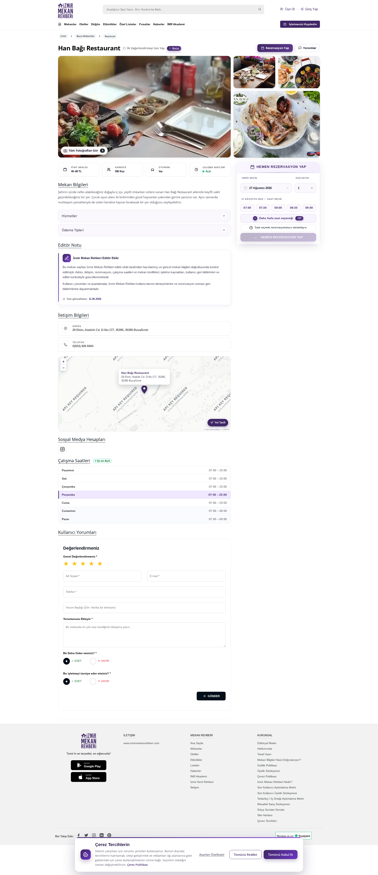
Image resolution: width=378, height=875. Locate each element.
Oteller (83, 24)
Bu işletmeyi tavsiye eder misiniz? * (87, 673)
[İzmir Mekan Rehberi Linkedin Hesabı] (102, 836)
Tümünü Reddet (245, 854)
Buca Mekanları (85, 36)
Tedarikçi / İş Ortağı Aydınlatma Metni (280, 798)
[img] (144, 393)
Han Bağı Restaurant (89, 48)
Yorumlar (309, 48)
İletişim (194, 787)
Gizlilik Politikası (267, 765)
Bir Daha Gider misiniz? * (79, 653)
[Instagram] (62, 449)
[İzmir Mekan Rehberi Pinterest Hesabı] (109, 836)
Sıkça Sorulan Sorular (270, 809)
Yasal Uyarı (264, 754)
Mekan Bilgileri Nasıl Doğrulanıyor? (279, 759)
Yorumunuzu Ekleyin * (78, 618)
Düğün (95, 24)
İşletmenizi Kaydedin (302, 24)
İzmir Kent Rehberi (202, 781)
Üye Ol (289, 9)
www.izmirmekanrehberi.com (141, 743)
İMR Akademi (176, 24)
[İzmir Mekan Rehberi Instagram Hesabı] (94, 836)
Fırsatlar (144, 24)
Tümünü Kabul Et (280, 854)
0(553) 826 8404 (82, 346)
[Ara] (259, 9)
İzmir (63, 36)
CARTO (225, 429)
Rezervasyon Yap (277, 48)
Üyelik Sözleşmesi (268, 770)
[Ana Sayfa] (59, 24)
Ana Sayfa (196, 743)
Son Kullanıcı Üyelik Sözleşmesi (277, 793)
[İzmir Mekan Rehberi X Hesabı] (86, 836)
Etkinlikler (110, 24)
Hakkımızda (264, 748)
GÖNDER (214, 696)
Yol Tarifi (220, 422)
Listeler (194, 765)
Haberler (158, 24)
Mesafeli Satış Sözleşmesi (273, 804)
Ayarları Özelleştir (211, 854)
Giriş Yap (311, 9)
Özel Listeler (128, 24)
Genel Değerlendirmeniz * (80, 556)
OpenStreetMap (212, 429)
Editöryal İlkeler (266, 743)
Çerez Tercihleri (267, 820)
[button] (144, 216)
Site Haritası (264, 815)
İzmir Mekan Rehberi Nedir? (274, 781)
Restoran (110, 36)
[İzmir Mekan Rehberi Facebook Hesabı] (79, 836)
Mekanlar (70, 24)
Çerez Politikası (267, 776)
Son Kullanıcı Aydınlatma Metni (276, 787)
